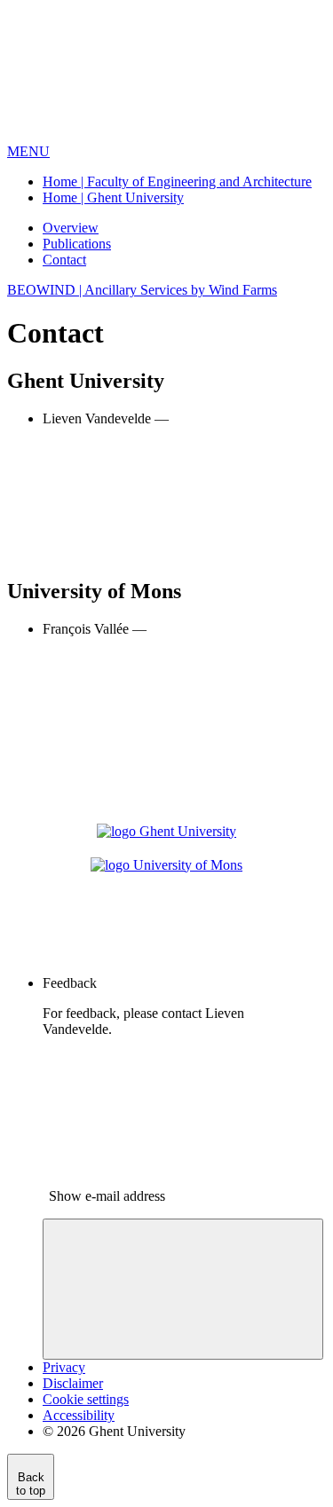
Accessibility (79, 1415)
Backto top (30, 1484)
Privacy (64, 1367)
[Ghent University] (166, 829)
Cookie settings (86, 1399)
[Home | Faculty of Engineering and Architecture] (166, 952)
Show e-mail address (107, 1195)
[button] (28, 151)
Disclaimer (73, 1383)
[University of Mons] (166, 863)
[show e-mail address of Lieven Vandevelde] (176, 553)
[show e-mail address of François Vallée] (176, 763)
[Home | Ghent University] (140, 135)
